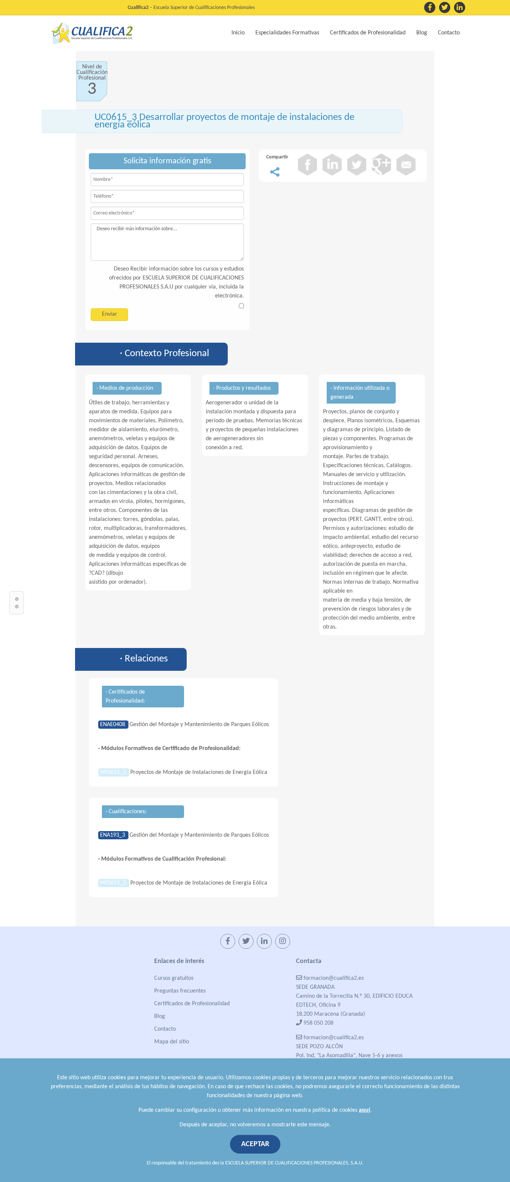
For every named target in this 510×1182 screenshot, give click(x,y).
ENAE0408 (113, 725)
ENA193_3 (113, 835)
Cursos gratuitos (173, 978)
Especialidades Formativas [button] (287, 33)
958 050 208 (317, 1023)
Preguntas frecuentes (180, 991)
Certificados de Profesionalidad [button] (367, 33)
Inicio (238, 33)
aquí (364, 1110)
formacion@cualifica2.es (333, 978)
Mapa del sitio (171, 1042)
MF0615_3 (113, 772)
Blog (421, 33)
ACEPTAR (255, 1144)
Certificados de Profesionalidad (192, 1004)
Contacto (449, 33)
